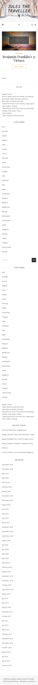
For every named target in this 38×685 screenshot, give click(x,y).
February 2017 (7, 634)
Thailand (5, 243)
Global (4, 162)
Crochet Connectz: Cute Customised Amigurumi (17, 452)
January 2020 (6, 572)
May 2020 (5, 554)
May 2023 (5, 473)
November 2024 (7, 465)
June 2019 (5, 603)
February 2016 (7, 665)
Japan (4, 189)
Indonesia (5, 180)
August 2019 (6, 594)
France (4, 153)
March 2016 (6, 661)
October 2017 (6, 616)
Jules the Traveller (19, 9)
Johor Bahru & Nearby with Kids (12, 101)
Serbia (4, 225)
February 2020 (7, 567)
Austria (4, 136)
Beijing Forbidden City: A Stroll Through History (17, 439)
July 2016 (5, 656)
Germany (5, 158)
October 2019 (6, 585)
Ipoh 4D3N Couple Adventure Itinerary (15, 99)
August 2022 (6, 505)
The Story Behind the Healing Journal (14, 430)
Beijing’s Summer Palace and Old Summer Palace (18, 434)
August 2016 (6, 652)
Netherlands (6, 216)
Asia (3, 127)
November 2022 (7, 500)
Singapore (5, 229)
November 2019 (7, 581)
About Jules (23, 681)
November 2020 (7, 531)
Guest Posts (30, 681)
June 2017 (5, 625)
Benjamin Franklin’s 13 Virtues (19, 58)
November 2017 (7, 612)
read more (19, 67)
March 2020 (6, 563)
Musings (19, 53)
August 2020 (6, 540)
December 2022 (7, 496)
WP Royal (15, 681)
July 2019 (5, 598)
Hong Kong (6, 167)
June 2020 (5, 549)
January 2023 (6, 491)
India (3, 176)
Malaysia (5, 198)
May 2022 (5, 514)
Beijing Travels (7, 94)
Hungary (5, 171)
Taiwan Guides (7, 113)
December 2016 (7, 639)
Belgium (4, 140)
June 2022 (5, 509)
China (3, 145)
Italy (3, 185)
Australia (5, 131)
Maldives (5, 203)
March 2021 (6, 523)
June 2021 (5, 518)
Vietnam (4, 252)
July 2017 (5, 621)
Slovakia (4, 234)
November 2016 (7, 643)
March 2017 (6, 630)
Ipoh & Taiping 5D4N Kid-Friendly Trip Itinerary (18, 96)
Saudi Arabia (6, 220)
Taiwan (4, 238)
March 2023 (6, 482)
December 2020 (7, 527)
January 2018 (6, 607)
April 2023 (5, 478)
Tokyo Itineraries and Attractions (13, 115)
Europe (4, 149)
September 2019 (7, 589)
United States (6, 247)
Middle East (6, 207)
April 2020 (5, 558)
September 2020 (7, 536)
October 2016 (6, 647)
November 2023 (7, 469)
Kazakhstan (6, 194)
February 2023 (7, 487)
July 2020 (5, 545)
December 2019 (7, 576)
